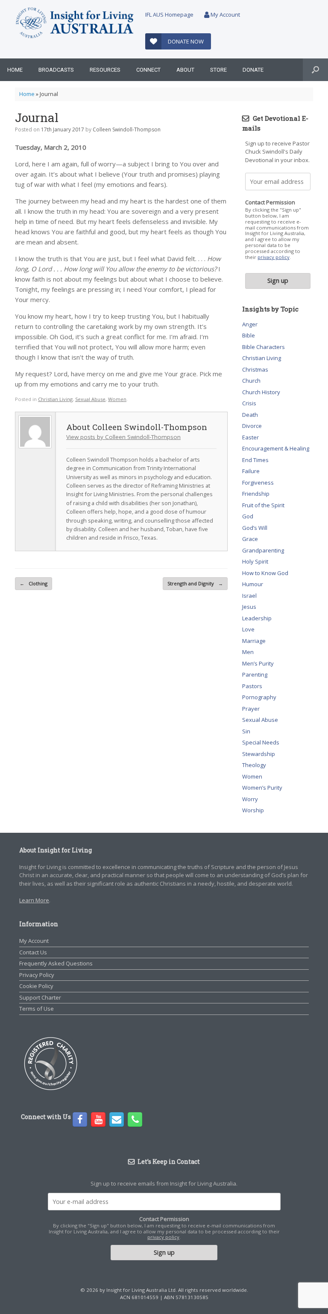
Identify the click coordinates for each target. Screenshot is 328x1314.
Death (250, 415)
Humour (252, 584)
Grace (250, 539)
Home (15, 70)
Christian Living (55, 399)
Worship (253, 810)
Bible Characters (263, 347)
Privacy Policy (36, 975)
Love (248, 629)
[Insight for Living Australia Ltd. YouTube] (98, 1119)
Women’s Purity (262, 787)
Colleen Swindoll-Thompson (127, 129)
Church (251, 380)
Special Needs (260, 742)
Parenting (254, 674)
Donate (253, 70)
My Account (224, 14)
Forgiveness (258, 482)
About (185, 70)
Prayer (251, 708)
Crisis (249, 403)
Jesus (249, 606)
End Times (255, 460)
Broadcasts (56, 70)
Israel (249, 595)
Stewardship (258, 754)
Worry (250, 799)
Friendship (255, 493)
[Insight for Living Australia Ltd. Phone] (135, 1119)
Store (218, 70)
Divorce (252, 426)
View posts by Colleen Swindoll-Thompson (123, 437)
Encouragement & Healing (275, 448)
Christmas (255, 369)
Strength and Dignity (195, 583)
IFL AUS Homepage (169, 14)
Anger (250, 324)
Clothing (33, 583)
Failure (251, 471)
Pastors (252, 686)
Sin (246, 731)
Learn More (34, 900)
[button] (315, 69)
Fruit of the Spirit (263, 505)
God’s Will (254, 528)
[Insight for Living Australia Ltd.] (75, 23)
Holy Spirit (255, 561)
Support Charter (40, 997)
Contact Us (33, 952)
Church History (261, 392)
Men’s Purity (258, 663)
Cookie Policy (36, 986)
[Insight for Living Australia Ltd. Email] (116, 1119)
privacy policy (274, 257)
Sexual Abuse (90, 399)
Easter (250, 437)
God (247, 516)
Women (117, 399)
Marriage (254, 641)
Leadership (257, 618)
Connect (148, 70)
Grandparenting (263, 550)
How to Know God (265, 573)
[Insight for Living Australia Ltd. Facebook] (80, 1119)
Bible (248, 335)
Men (248, 652)
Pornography (259, 697)
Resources (105, 70)
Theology (254, 765)
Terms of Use (36, 1008)
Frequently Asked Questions (56, 963)
